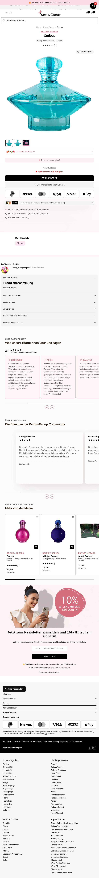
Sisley (5, 860)
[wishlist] (87, 13)
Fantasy (10, 556)
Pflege (5, 782)
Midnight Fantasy (50, 556)
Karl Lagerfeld (56, 804)
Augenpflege (8, 788)
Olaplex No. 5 (56, 860)
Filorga (5, 826)
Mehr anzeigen (9, 287)
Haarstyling (7, 804)
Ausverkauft (49, 178)
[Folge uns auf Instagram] (94, 747)
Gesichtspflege (9, 785)
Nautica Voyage (57, 838)
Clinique (6, 832)
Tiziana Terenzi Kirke (59, 826)
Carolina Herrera (58, 795)
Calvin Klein (56, 776)
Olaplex (6, 841)
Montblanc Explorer (59, 854)
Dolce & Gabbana (58, 770)
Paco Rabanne (57, 788)
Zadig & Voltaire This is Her (62, 841)
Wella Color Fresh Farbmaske (63, 848)
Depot (5, 857)
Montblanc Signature (59, 857)
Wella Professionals (11, 845)
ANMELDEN (49, 656)
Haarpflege (7, 801)
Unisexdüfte (8, 773)
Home (38, 27)
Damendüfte (8, 767)
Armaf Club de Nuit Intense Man (64, 823)
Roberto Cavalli (57, 807)
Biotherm (6, 838)
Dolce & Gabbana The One (62, 851)
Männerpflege (8, 795)
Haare (5, 798)
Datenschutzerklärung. (63, 667)
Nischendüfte (8, 779)
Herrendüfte (8, 770)
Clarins (6, 829)
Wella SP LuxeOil (58, 866)
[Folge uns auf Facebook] (89, 747)
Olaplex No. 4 (56, 845)
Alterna (6, 851)
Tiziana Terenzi (57, 767)
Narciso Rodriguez (59, 798)
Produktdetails (10, 278)
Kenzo (53, 801)
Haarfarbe (7, 807)
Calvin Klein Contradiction (61, 872)
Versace (54, 785)
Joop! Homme (57, 835)
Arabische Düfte (9, 776)
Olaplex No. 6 (56, 869)
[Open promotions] (93, 6)
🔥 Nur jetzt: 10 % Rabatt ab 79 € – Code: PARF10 (49, 3)
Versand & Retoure (12, 296)
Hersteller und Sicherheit (15, 316)
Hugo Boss (55, 773)
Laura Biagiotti (57, 813)
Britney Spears (48, 27)
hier (46, 734)
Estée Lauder (8, 835)
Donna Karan (56, 782)
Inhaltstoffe (9, 302)
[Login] (11, 13)
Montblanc (55, 810)
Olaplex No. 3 (56, 832)
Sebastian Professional (12, 854)
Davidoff (54, 779)
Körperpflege (8, 792)
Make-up (6, 810)
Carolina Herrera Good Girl (62, 829)
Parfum (6, 764)
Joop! (53, 792)
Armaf (53, 764)
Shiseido (6, 823)
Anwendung (8, 309)
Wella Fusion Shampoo (60, 863)
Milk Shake (7, 848)
